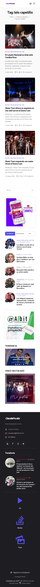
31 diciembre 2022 (24, 242)
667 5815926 (11, 437)
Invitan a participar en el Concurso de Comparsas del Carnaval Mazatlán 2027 (26, 485)
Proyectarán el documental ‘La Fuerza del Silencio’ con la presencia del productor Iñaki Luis (25, 468)
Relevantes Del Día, (21, 362)
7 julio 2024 (9, 72)
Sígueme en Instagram (21, 572)
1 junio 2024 (9, 125)
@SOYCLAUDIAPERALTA (22, 557)
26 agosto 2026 (23, 478)
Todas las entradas (22, 17)
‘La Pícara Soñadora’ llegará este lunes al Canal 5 (20, 358)
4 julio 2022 (21, 295)
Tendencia (10, 233)
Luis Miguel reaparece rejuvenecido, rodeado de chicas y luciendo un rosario (25, 301)
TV (26, 279)
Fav (30, 233)
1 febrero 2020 (27, 267)
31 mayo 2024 (10, 176)
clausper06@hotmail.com (16, 433)
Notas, (13, 362)
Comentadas (20, 233)
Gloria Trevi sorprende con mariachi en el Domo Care (19, 162)
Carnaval (20, 478)
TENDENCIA (20, 279)
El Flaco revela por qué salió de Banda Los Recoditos (25, 286)
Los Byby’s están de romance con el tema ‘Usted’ (26, 247)
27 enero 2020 (26, 254)
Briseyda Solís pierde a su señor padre (25, 271)
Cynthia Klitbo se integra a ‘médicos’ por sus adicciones (26, 259)
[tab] (10, 234)
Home (11, 17)
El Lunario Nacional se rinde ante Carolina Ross (19, 56)
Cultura (19, 459)
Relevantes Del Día (17, 51)
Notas (7, 51)
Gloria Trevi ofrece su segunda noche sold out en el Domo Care (19, 109)
